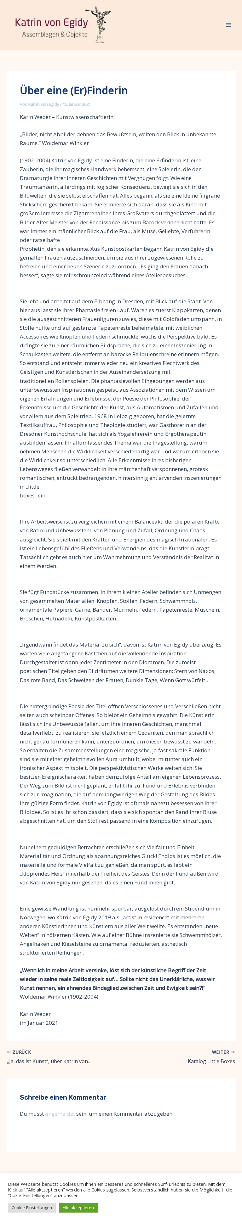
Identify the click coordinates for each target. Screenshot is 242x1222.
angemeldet (60, 1113)
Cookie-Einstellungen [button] (32, 1207)
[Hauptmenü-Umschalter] (229, 25)
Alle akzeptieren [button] (78, 1207)
